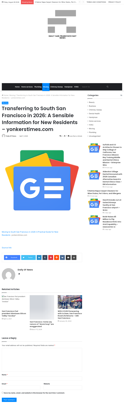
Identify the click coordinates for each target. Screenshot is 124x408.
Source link (7, 247)
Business (92, 106)
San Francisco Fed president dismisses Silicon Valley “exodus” (14, 313)
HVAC (76, 87)
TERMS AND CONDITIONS (96, 2)
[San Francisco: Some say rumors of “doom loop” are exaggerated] (42, 307)
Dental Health (94, 114)
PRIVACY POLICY (114, 2)
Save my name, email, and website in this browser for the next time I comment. (34, 393)
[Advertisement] (62, 61)
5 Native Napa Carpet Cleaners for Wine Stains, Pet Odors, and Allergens (62, 2)
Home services (27, 87)
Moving (46, 87)
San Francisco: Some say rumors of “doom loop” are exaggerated (42, 324)
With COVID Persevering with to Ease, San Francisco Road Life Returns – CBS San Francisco (70, 314)
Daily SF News (11, 136)
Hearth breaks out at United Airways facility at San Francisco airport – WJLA (112, 205)
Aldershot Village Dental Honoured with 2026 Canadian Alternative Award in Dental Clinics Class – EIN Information (112, 178)
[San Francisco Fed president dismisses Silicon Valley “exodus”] (14, 302)
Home (17, 87)
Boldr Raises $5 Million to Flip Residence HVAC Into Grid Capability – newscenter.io (112, 221)
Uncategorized (94, 136)
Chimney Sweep (56, 87)
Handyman (68, 87)
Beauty (92, 102)
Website (47, 384)
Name (5, 375)
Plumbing (37, 87)
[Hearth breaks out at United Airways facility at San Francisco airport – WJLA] (94, 203)
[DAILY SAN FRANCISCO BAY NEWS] (62, 24)
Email (4, 384)
